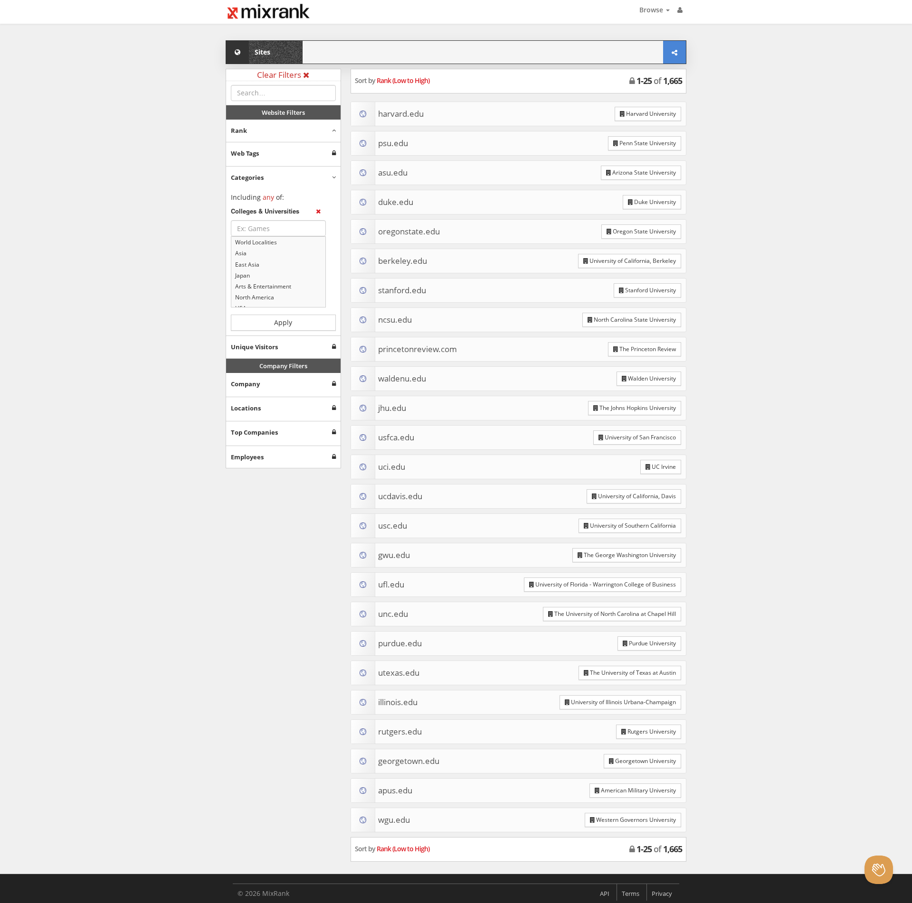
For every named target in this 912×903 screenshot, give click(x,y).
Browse (652, 9)
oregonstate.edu (409, 231)
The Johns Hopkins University (637, 408)
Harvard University (650, 114)
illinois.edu (398, 702)
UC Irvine (663, 467)
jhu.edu (392, 407)
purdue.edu (400, 643)
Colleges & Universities (265, 211)
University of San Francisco (639, 437)
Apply (283, 322)
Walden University (651, 378)
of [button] (659, 80)
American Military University (637, 790)
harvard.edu (401, 113)
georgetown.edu (408, 760)
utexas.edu (398, 672)
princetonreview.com (417, 349)
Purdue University (651, 643)
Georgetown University (645, 761)
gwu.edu (394, 554)
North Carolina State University (634, 320)
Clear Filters (280, 74)
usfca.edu (396, 437)
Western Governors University (635, 820)
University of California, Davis (636, 496)
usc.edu (392, 525)
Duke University (654, 202)
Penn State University (647, 143)
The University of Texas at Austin (632, 673)
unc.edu (393, 613)
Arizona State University (643, 172)
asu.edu (393, 172)
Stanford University (650, 290)
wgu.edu (394, 819)
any (268, 197)
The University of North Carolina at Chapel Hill (614, 614)
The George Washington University (629, 555)
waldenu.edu (402, 378)
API (604, 893)
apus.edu (395, 790)
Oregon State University (643, 231)
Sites (262, 51)
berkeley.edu (402, 260)
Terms (630, 893)
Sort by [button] (392, 80)
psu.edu (393, 143)
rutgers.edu (400, 731)
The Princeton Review (647, 349)
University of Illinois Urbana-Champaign (623, 702)
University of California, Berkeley (632, 261)
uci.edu (391, 466)
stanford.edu (402, 290)
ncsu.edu (395, 319)
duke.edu (395, 201)
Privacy (662, 893)
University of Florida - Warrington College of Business (605, 584)
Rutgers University (651, 731)
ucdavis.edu (400, 496)
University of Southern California (632, 525)
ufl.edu (391, 584)
